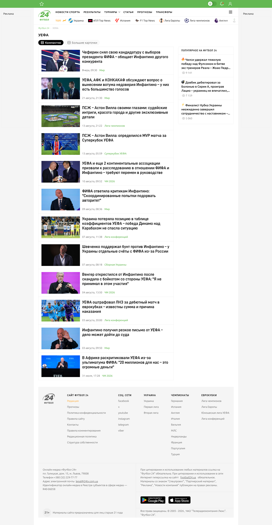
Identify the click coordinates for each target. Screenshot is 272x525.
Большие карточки (84, 42)
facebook (123, 400)
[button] (112, 12)
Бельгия (176, 424)
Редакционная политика (82, 436)
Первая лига (151, 406)
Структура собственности (82, 442)
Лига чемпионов (200, 20)
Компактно (53, 42)
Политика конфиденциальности (86, 412)
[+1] (41, 4)
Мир (102, 70)
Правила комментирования (84, 430)
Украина (79, 20)
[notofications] (222, 4)
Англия (223, 20)
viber (121, 430)
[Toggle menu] (230, 12)
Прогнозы (144, 12)
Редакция (73, 400)
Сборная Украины (115, 264)
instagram (124, 418)
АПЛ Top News (101, 20)
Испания (125, 20)
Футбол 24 (43, 28)
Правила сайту (76, 418)
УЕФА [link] (55, 28)
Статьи (128, 12)
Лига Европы (172, 20)
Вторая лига (151, 412)
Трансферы (164, 12)
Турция (175, 454)
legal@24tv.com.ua (87, 481)
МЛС (174, 430)
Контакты (73, 424)
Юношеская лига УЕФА (215, 412)
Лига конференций (116, 236)
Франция (176, 442)
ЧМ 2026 (109, 181)
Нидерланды (179, 436)
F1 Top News (147, 20)
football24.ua (188, 477)
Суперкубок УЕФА (115, 153)
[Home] (44, 19)
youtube (123, 412)
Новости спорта (68, 12)
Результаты (92, 12)
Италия (175, 418)
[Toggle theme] (212, 3)
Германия (177, 400)
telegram (123, 424)
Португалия (178, 448)
